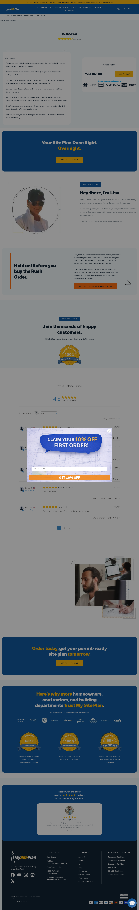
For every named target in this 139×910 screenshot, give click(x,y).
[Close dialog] (109, 431)
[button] (132, 903)
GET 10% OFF (69, 477)
